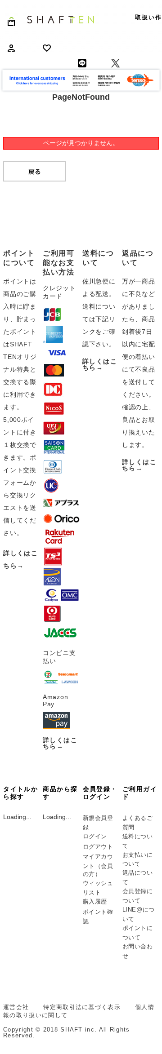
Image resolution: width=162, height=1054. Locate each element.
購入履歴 (95, 901)
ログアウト (98, 846)
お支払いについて (137, 859)
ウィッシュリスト (98, 888)
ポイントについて (137, 933)
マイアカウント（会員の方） (98, 865)
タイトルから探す (20, 792)
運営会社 (16, 1007)
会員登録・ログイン (100, 792)
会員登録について (137, 896)
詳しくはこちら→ (60, 743)
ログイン (95, 836)
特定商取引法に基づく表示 (82, 1007)
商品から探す (60, 792)
